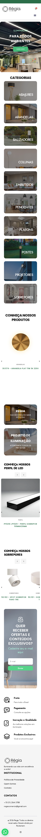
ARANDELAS (20, 364)
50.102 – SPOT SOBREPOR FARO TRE (13, 598)
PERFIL (20, 520)
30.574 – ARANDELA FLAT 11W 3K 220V (20, 368)
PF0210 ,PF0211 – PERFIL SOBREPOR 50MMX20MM (20, 525)
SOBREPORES (14, 593)
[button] (35, 15)
